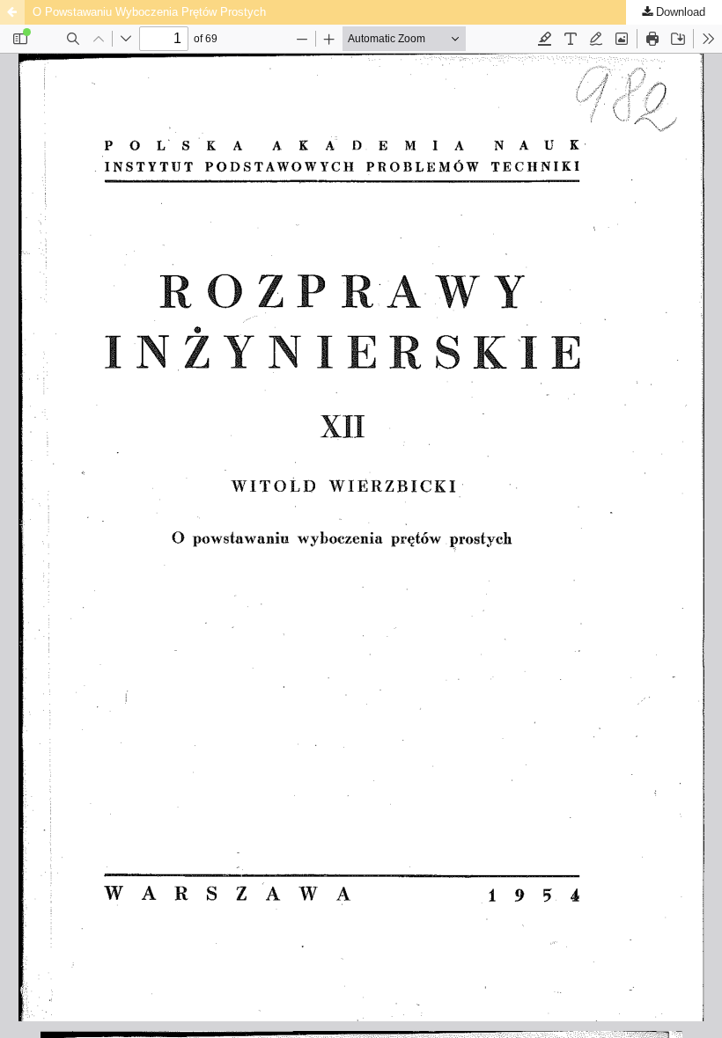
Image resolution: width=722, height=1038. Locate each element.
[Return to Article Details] (12, 12)
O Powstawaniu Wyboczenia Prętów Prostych (149, 11)
